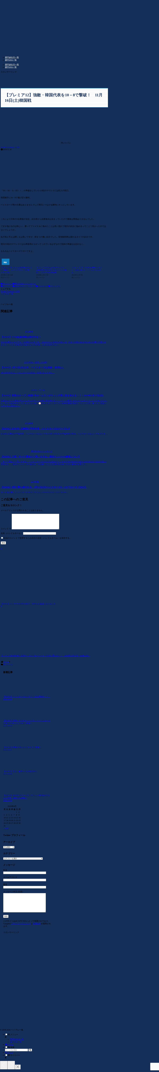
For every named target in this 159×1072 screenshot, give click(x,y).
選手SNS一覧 (16, 1042)
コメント (6, 529)
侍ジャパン (8, 284)
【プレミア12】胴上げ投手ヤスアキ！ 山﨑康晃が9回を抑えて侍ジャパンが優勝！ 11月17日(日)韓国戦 (51, 270)
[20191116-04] (54, 183)
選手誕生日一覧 (17, 1039)
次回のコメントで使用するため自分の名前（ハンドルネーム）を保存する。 (37, 538)
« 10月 (6, 829)
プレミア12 (55, 286)
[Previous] (3, 1065)
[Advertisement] (54, 78)
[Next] (11, 1065)
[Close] (18, 1067)
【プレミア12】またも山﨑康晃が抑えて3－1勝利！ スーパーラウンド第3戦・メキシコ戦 (16, 270)
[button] (30, 1050)
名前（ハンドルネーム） (12, 533)
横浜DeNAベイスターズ (25, 284)
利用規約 (37, 924)
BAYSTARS (43, 286)
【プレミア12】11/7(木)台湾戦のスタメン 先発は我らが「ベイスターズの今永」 (87, 270)
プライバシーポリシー (21, 924)
